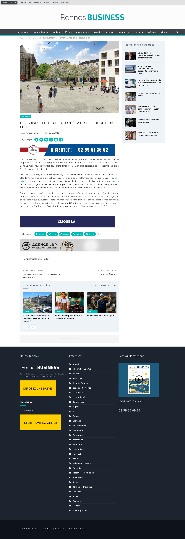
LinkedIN (55, 3)
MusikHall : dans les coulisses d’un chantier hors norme (148, 108)
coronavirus (78, 402)
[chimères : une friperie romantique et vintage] (130, 135)
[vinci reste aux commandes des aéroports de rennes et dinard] (130, 69)
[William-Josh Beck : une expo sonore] (130, 122)
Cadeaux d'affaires (82, 388)
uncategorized (80, 510)
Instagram (65, 3)
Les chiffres (78, 449)
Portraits (77, 468)
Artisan (76, 373)
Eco (74, 411)
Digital (96, 32)
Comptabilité (82, 32)
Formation (78, 435)
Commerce (25, 117)
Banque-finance (40, 32)
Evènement (78, 430)
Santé (75, 482)
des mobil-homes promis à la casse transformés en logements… (149, 82)
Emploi (76, 416)
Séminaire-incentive (82, 487)
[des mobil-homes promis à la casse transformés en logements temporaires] (130, 83)
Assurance (23, 32)
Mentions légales (77, 528)
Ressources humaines (83, 473)
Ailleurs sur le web (82, 369)
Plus (163, 32)
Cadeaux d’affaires (62, 32)
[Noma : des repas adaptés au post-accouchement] (70, 302)
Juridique (138, 32)
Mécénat (152, 32)
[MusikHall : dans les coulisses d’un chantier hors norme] (130, 109)
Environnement (80, 425)
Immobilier (124, 32)
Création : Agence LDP (53, 528)
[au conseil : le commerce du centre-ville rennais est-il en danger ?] (37, 302)
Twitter (46, 3)
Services (77, 491)
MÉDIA (75, 458)
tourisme (77, 501)
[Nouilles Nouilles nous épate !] (101, 302)
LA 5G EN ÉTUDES (108, 274)
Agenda (76, 364)
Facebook (37, 3)
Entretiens (109, 32)
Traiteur (76, 506)
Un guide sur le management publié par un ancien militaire (150, 55)
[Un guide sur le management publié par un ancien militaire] (130, 56)
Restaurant (78, 477)
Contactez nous (26, 3)
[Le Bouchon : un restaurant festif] (130, 96)
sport (75, 496)
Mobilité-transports (82, 463)
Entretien (77, 421)
